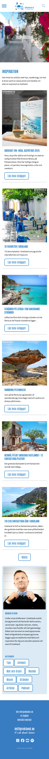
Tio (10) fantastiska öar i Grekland (21, 521)
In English (24, 715)
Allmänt (21, 662)
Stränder (24, 679)
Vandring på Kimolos (15, 389)
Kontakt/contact (24, 719)
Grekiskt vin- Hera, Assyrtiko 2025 (22, 150)
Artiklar (11, 688)
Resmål (32, 671)
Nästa (24, 557)
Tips (9, 662)
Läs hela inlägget (17, 176)
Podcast (25, 688)
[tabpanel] (24, 37)
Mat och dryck (14, 671)
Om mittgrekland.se (24, 711)
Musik (10, 679)
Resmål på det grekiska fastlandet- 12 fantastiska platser (23, 456)
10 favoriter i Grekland (16, 246)
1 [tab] (24, 58)
